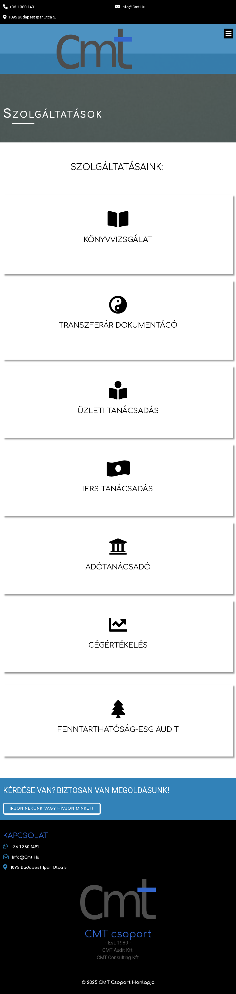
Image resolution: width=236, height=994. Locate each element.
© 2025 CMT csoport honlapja (118, 982)
